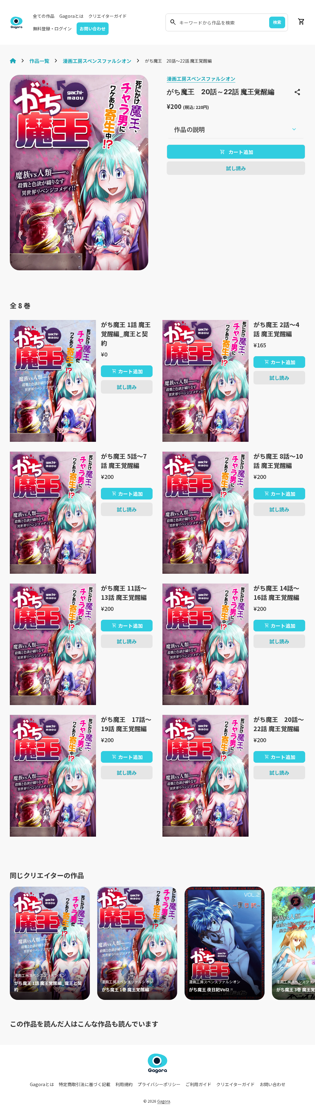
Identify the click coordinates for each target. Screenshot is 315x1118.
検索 (277, 22)
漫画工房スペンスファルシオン (97, 60)
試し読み (236, 168)
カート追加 (127, 371)
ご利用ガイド (198, 1084)
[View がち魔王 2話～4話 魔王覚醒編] (205, 381)
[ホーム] (13, 61)
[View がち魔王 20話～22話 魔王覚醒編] (205, 776)
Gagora (163, 1101)
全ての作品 (43, 16)
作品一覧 (39, 60)
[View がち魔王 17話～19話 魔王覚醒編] (53, 776)
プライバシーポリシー (159, 1084)
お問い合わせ (93, 28)
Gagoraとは (71, 16)
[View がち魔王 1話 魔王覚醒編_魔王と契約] (53, 381)
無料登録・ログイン (52, 28)
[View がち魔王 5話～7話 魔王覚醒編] (53, 512)
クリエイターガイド (107, 16)
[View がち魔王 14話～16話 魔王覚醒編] (205, 644)
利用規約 (124, 1084)
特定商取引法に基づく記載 (84, 1084)
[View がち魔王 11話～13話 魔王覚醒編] (53, 644)
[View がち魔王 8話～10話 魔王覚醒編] (205, 512)
